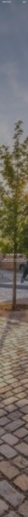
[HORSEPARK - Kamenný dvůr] (6, 2)
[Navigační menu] (24, 2)
